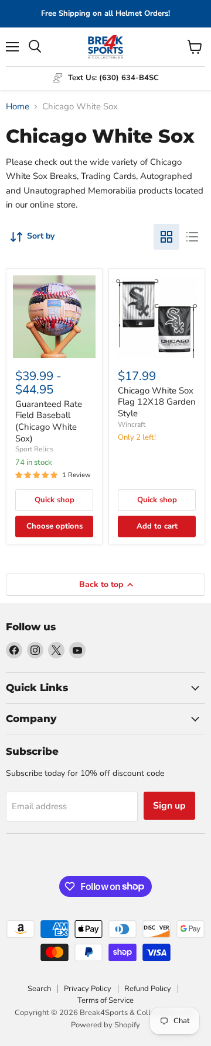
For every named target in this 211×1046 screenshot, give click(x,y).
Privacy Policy (87, 988)
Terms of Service (105, 1000)
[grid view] (166, 237)
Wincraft (131, 424)
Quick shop (54, 500)
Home (17, 107)
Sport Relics (34, 449)
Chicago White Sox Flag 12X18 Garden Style (157, 402)
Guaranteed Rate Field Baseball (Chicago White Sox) (48, 421)
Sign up (169, 805)
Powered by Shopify (105, 1025)
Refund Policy (147, 988)
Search (39, 988)
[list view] (192, 237)
